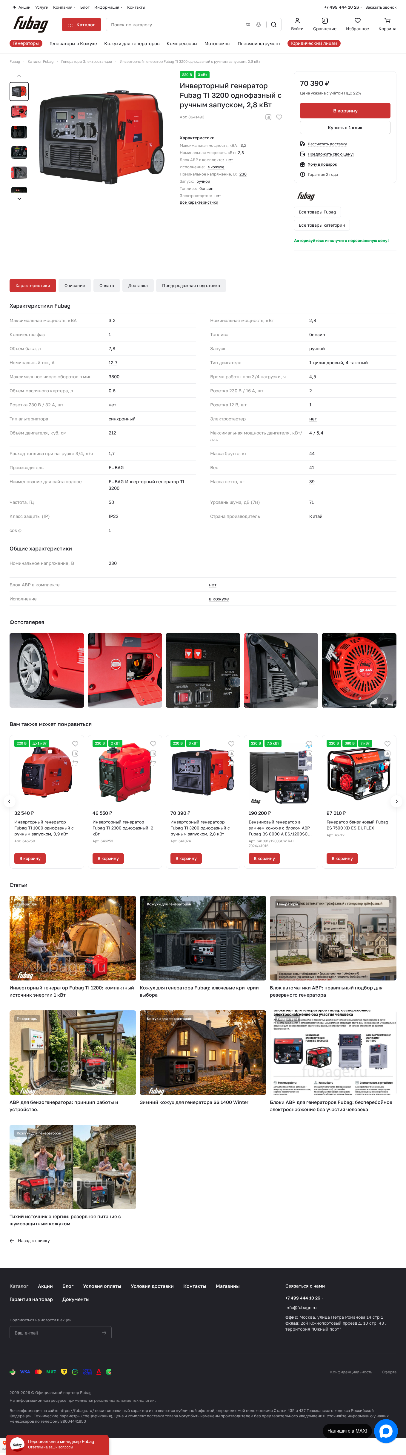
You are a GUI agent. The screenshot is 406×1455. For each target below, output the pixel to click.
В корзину (345, 111)
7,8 (112, 348)
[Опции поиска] (246, 24)
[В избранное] (279, 117)
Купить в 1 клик (345, 127)
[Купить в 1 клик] (75, 763)
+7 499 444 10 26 (341, 7)
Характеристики (33, 285)
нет (229, 159)
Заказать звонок (380, 7)
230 (243, 174)
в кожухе (215, 166)
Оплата (106, 285)
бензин (206, 188)
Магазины (228, 1286)
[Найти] (273, 24)
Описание (74, 285)
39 (312, 481)
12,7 (113, 362)
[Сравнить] (268, 117)
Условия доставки (152, 1286)
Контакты (194, 1286)
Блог (67, 1286)
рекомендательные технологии (124, 1400)
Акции (45, 1286)
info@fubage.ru (300, 1307)
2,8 (241, 152)
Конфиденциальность (351, 1371)
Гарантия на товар (31, 1299)
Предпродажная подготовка (191, 285)
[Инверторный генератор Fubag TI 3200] (102, 137)
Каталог (19, 1286)
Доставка (138, 285)
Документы (76, 1299)
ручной (203, 181)
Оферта (389, 1371)
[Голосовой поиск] (259, 24)
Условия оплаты (102, 1286)
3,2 (244, 145)
